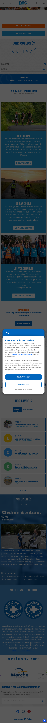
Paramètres (23, 384)
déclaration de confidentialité (22, 354)
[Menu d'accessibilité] (44, 720)
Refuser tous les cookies (23, 390)
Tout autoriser (23, 377)
